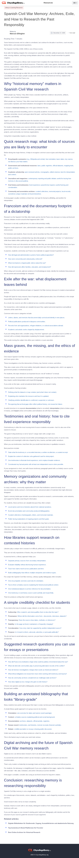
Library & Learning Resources (14, 7)
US (74, 3)
